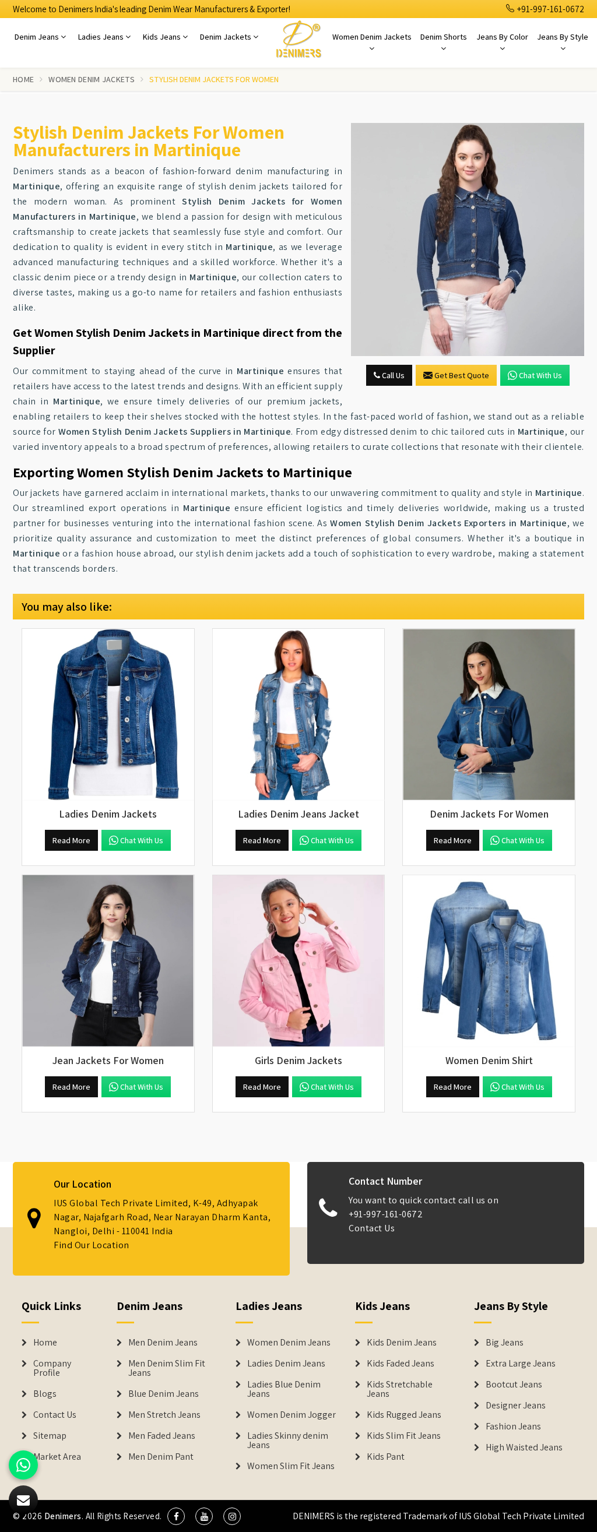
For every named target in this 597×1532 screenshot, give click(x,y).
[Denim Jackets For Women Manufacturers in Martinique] (489, 715)
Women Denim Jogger (291, 1415)
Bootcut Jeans (514, 1384)
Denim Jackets (226, 36)
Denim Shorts (443, 36)
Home (23, 79)
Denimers (63, 1516)
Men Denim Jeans (163, 1342)
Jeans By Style (562, 36)
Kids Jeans (162, 36)
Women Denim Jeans (289, 1342)
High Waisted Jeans (524, 1447)
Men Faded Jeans (161, 1436)
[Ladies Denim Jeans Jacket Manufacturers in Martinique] (299, 715)
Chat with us (540, 375)
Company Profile (52, 1368)
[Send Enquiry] (467, 239)
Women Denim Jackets (372, 36)
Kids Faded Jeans (400, 1363)
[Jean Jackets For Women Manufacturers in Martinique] (108, 961)
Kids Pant (386, 1456)
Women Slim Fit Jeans (291, 1466)
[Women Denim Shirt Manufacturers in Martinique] (489, 961)
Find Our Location (91, 1245)
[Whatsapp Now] (23, 1465)
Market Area (57, 1456)
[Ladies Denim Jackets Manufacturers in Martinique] (108, 715)
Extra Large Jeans (521, 1363)
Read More (71, 840)
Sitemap (49, 1436)
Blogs (45, 1394)
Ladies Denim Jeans (286, 1363)
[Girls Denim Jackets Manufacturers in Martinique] (299, 961)
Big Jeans (505, 1342)
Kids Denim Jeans (402, 1342)
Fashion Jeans (513, 1426)
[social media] (176, 1516)
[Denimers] (298, 38)
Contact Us (372, 1228)
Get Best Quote (461, 375)
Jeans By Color (502, 36)
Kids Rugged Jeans (404, 1415)
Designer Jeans (516, 1405)
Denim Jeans (38, 36)
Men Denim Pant (161, 1456)
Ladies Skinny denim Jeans (287, 1440)
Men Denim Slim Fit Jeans (166, 1368)
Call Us (392, 375)
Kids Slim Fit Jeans (404, 1436)
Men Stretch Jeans (164, 1415)
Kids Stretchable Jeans (400, 1389)
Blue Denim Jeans (163, 1394)
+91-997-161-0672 (549, 9)
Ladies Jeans (101, 36)
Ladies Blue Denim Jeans (284, 1389)
